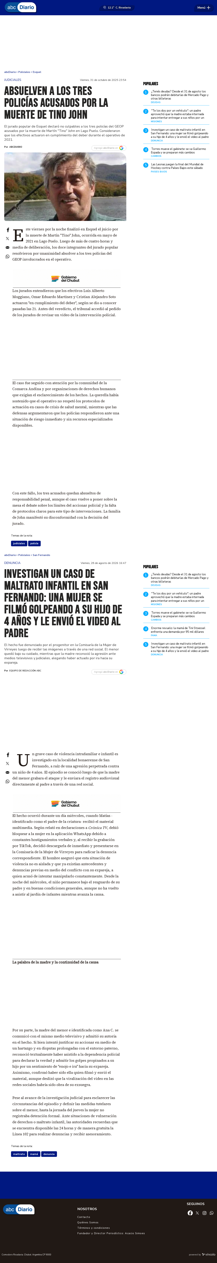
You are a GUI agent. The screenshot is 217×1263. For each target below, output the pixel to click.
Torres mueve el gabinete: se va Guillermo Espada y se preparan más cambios (178, 150)
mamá (34, 1154)
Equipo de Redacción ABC (25, 670)
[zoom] (65, 186)
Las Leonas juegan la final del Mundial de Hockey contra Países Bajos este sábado (177, 166)
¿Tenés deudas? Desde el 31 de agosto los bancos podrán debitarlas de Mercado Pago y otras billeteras (180, 95)
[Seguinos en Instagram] (204, 1212)
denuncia (49, 1154)
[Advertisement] (108, 42)
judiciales (19, 543)
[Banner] (67, 287)
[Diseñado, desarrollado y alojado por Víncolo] (208, 1255)
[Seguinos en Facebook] (190, 1212)
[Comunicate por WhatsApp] (211, 1212)
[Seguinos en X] (197, 1212)
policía (34, 543)
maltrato (19, 1154)
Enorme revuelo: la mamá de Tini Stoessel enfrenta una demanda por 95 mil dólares (178, 630)
